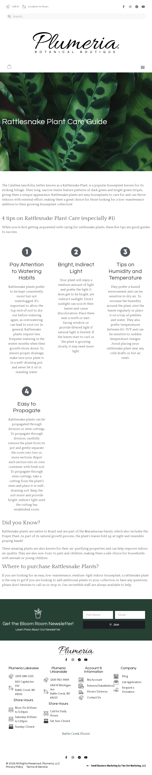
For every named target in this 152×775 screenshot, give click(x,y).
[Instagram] (130, 6)
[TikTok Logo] (137, 6)
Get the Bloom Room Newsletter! (38, 623)
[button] (143, 67)
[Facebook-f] (123, 6)
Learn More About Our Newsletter (38, 629)
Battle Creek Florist (76, 734)
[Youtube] (143, 6)
